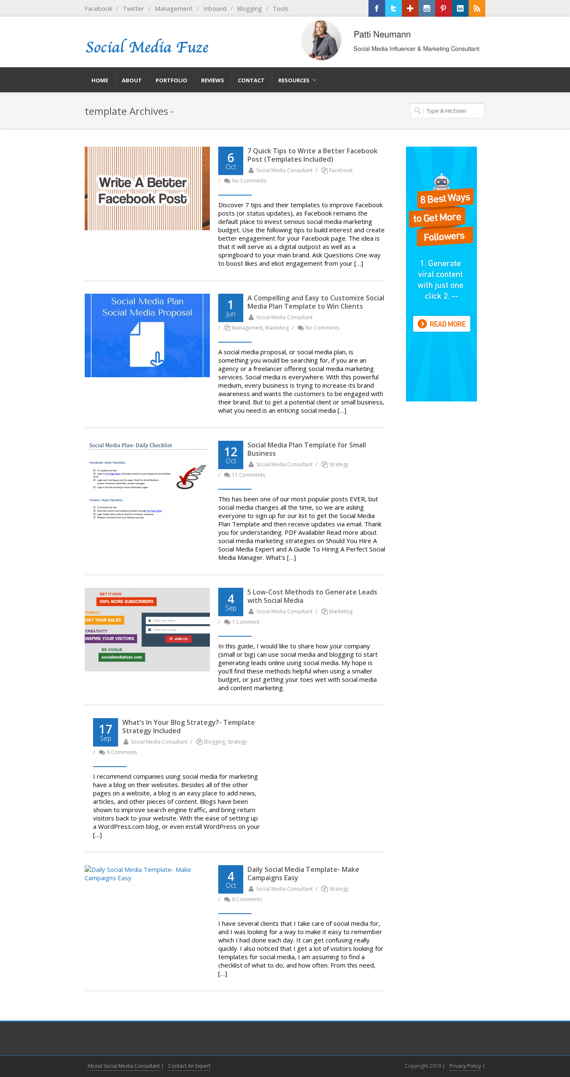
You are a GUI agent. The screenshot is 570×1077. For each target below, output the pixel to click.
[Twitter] (393, 8)
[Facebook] (376, 8)
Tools (280, 8)
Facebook (98, 8)
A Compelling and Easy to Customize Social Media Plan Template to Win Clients (315, 302)
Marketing (277, 327)
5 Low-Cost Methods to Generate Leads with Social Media (312, 596)
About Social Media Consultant (124, 1065)
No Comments (249, 180)
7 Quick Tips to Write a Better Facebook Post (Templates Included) (312, 155)
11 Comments (248, 474)
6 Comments (122, 752)
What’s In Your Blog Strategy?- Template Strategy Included (188, 726)
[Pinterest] (443, 8)
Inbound (215, 8)
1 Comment (246, 621)
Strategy (338, 464)
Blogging (249, 8)
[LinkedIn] (460, 8)
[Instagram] (427, 8)
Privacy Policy (465, 1065)
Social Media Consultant (284, 170)
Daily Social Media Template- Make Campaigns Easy (303, 873)
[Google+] (410, 8)
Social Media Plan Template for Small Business (306, 449)
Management (174, 8)
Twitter (133, 8)
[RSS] (477, 8)
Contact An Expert (189, 1065)
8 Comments (247, 899)
